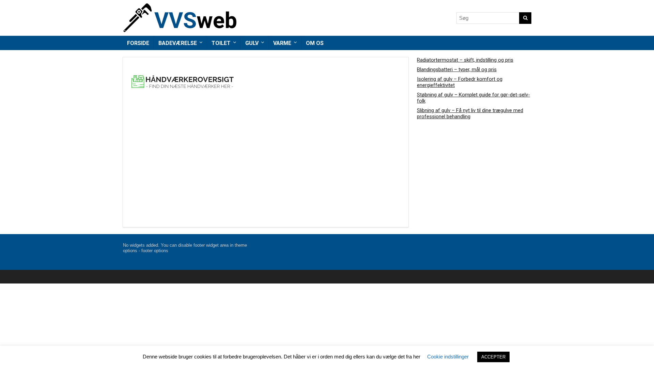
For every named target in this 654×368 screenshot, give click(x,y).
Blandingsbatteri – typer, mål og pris (457, 69)
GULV (252, 43)
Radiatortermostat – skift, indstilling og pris (465, 60)
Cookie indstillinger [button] (448, 356)
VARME (282, 43)
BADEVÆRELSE (177, 43)
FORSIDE (138, 43)
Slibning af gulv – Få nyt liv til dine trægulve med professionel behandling (470, 113)
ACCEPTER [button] (493, 356)
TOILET (221, 43)
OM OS (315, 43)
